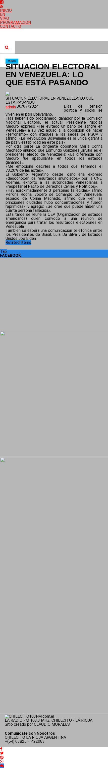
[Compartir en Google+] (2, 761)
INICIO (6, 10)
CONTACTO (10, 26)
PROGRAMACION (15, 22)
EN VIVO (4, 16)
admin (11, 107)
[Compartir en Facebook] (1, 748)
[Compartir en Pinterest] (2, 757)
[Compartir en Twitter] (2, 753)
